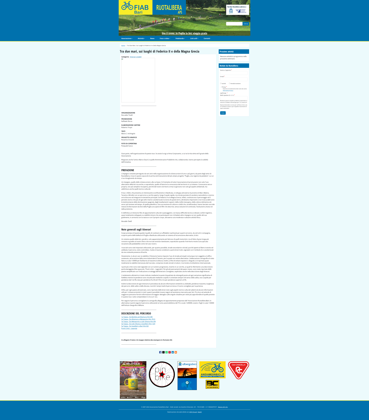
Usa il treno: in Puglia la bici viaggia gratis (184, 33)
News (152, 38)
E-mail (222, 76)
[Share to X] (163, 352)
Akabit (200, 412)
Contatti (207, 38)
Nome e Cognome (225, 70)
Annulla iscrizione (236, 83)
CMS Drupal (193, 412)
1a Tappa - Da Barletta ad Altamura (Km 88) (137, 317)
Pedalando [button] (180, 38)
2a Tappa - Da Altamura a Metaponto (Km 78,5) (138, 319)
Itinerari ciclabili (135, 57)
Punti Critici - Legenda (129, 328)
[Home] (168, 7)
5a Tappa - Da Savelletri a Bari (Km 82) (135, 326)
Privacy (224, 87)
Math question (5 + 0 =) (227, 95)
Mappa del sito (223, 407)
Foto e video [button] (164, 38)
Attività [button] (141, 38)
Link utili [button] (193, 38)
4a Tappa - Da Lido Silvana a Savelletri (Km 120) (138, 324)
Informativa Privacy (228, 90)
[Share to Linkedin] (173, 352)
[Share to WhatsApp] (166, 352)
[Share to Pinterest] (169, 352)
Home (123, 45)
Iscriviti (224, 83)
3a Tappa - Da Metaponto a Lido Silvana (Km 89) (138, 321)
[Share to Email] (176, 352)
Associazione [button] (126, 38)
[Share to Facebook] (160, 352)
